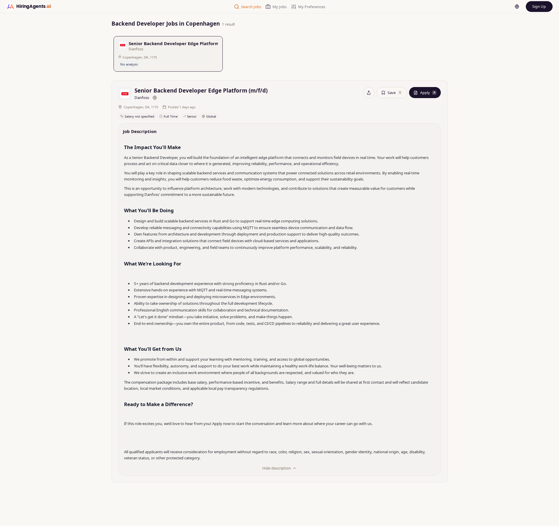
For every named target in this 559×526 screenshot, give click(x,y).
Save (394, 92)
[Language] (517, 6)
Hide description (276, 468)
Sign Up (539, 6)
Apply (427, 92)
